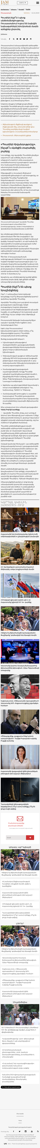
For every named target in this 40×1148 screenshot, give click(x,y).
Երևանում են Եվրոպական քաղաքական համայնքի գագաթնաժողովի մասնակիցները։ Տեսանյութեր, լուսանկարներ (19, 1078)
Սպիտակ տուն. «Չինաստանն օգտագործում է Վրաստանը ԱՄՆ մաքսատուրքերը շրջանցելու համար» (20, 703)
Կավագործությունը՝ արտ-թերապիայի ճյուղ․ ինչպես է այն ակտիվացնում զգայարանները (18, 1041)
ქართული (14, 9)
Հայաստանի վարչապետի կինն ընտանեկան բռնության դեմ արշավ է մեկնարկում (19, 772)
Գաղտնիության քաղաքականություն (20, 1127)
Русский (21, 9)
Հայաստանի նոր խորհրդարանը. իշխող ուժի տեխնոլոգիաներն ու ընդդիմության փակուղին (20, 535)
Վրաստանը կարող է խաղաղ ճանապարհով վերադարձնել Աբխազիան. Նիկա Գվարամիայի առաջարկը (20, 668)
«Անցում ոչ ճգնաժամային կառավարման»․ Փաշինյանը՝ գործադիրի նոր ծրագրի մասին (19, 634)
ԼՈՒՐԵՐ (20, 923)
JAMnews (4, 34)
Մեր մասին (20, 1113)
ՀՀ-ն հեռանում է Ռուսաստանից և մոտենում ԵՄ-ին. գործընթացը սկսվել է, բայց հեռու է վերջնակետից (20, 1030)
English (28, 9)
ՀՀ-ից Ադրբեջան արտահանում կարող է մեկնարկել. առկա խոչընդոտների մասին (17, 568)
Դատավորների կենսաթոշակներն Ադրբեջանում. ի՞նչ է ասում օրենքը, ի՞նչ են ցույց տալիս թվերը (18, 806)
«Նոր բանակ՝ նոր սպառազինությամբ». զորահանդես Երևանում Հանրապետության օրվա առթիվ (18, 1065)
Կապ (20, 1120)
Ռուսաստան (6, 13)
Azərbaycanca (5, 9)
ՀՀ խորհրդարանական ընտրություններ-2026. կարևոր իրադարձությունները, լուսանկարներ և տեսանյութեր (18, 1053)
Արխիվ (27, 13)
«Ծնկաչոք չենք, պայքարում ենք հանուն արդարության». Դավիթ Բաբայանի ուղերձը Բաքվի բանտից (19, 738)
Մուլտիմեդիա (20, 1002)
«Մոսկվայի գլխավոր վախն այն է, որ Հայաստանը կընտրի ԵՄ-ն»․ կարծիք (16, 601)
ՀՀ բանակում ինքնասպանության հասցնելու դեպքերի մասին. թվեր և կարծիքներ (16, 884)
